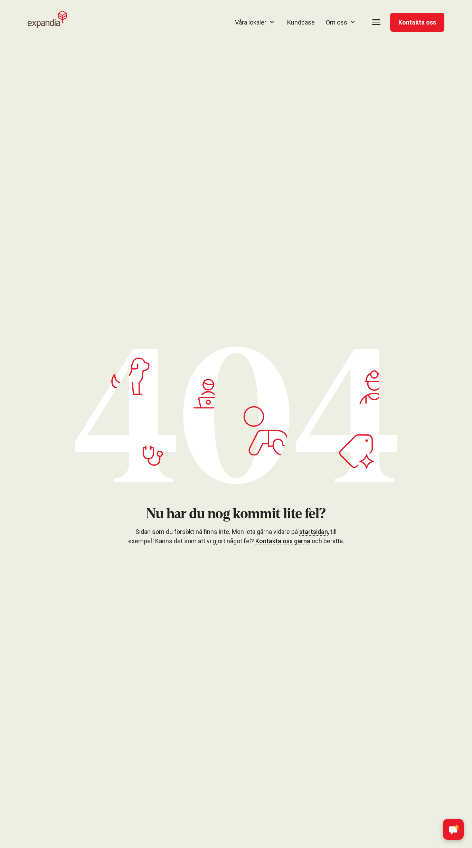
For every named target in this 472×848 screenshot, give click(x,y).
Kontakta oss (417, 22)
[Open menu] (376, 22)
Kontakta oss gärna (282, 541)
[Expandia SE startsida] (47, 19)
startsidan (313, 531)
